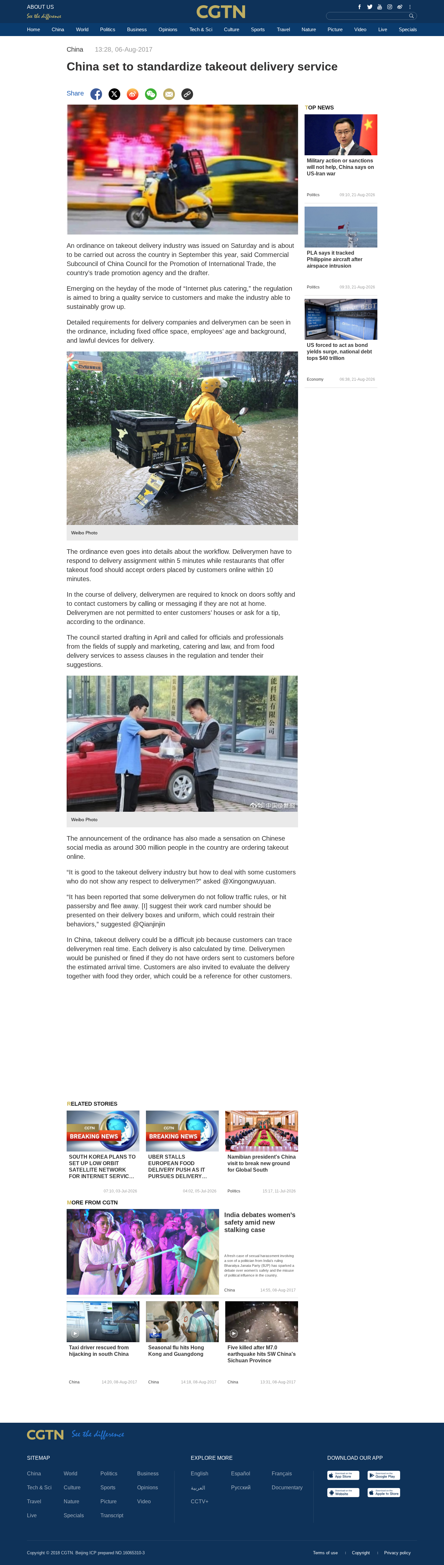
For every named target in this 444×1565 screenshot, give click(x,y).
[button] (75, 1333)
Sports (258, 29)
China (58, 29)
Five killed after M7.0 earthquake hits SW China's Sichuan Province (262, 1354)
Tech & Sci (200, 29)
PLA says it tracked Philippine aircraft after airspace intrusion (334, 259)
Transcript (111, 1515)
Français (282, 1473)
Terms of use (326, 1552)
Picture (335, 29)
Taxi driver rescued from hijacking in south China (99, 1351)
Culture (231, 29)
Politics (107, 29)
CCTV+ (199, 1501)
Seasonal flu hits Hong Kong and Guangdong (176, 1351)
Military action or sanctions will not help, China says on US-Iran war (340, 167)
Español (240, 1473)
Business (137, 29)
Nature (309, 29)
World (82, 29)
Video (360, 29)
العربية (198, 1488)
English (199, 1473)
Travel (283, 29)
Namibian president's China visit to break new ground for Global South (262, 1163)
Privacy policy (397, 1552)
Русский (241, 1487)
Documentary (287, 1487)
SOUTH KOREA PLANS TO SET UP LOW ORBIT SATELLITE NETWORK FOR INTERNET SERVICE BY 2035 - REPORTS (102, 1167)
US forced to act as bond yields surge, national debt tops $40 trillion (339, 351)
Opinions (168, 29)
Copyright (361, 1552)
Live (382, 29)
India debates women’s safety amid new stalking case (259, 1222)
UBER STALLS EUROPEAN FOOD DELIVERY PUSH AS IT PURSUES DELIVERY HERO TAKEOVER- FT (176, 1167)
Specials (408, 29)
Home (33, 29)
